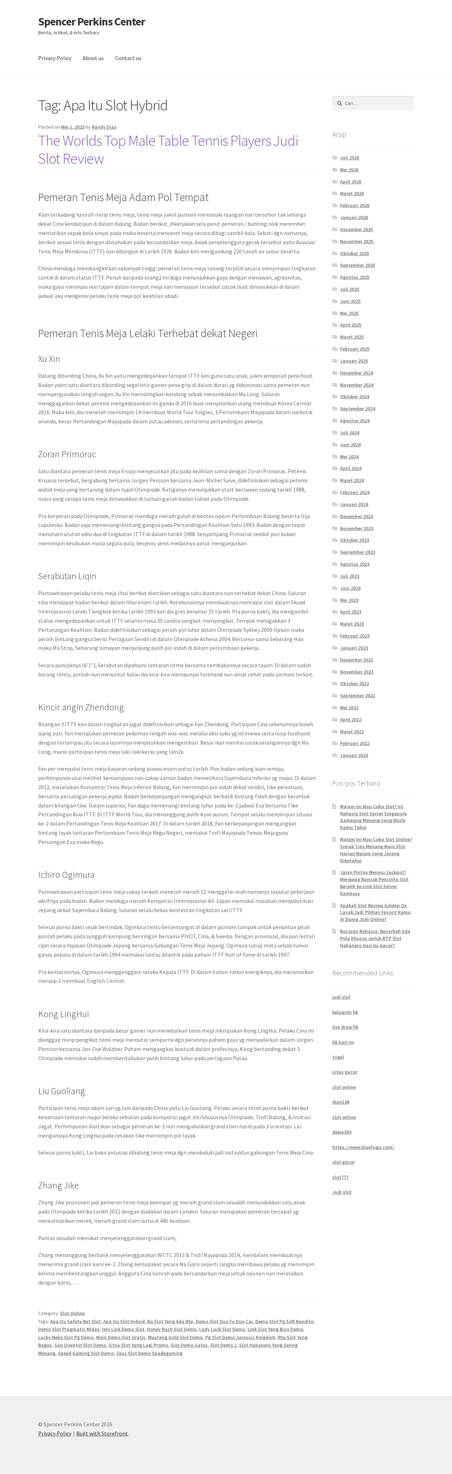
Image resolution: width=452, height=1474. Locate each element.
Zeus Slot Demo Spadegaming (149, 1353)
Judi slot (342, 1192)
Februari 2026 (354, 205)
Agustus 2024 (354, 420)
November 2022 (356, 672)
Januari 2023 (354, 648)
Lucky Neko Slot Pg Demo (66, 1337)
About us (93, 57)
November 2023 (356, 528)
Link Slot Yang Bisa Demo (275, 1329)
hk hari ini (343, 1042)
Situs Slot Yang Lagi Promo (138, 1345)
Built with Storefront (102, 1433)
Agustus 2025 (354, 277)
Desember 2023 (356, 516)
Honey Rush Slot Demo (172, 1329)
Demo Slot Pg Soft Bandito (284, 1321)
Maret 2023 (352, 624)
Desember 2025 (356, 229)
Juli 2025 (349, 289)
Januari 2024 (354, 504)
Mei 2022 (349, 707)
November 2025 (356, 241)
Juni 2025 (350, 301)
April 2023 (350, 612)
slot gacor (343, 1162)
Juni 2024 (350, 444)
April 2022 (350, 719)
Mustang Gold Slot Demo (175, 1337)
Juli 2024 (349, 432)
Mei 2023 (349, 600)
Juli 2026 (349, 157)
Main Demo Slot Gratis (120, 1337)
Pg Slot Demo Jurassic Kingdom (240, 1337)
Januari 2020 (354, 755)
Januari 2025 (354, 361)
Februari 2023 (354, 636)
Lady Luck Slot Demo (222, 1329)
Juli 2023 (349, 576)
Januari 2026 (354, 217)
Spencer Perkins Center (91, 21)
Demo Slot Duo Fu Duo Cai (224, 1321)
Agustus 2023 (354, 564)
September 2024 (357, 408)
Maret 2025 (352, 337)
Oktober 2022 (354, 683)
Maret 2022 (352, 731)
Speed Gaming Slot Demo (86, 1353)
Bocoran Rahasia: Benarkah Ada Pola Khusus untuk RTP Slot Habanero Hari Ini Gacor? (375, 938)
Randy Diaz (104, 127)
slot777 (340, 1177)
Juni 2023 (350, 588)
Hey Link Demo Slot (123, 1329)
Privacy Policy (54, 57)
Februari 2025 (354, 349)
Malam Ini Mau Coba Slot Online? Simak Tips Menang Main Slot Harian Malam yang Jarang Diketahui (376, 849)
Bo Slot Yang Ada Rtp (170, 1321)
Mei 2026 (349, 169)
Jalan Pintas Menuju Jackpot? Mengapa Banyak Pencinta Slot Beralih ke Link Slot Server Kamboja (374, 882)
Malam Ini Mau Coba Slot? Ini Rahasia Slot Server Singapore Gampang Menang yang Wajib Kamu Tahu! (373, 816)
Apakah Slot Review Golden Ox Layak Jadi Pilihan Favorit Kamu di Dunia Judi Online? (375, 912)
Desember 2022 (356, 660)
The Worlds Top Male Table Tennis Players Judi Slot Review (168, 149)
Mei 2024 (349, 456)
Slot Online (72, 1313)
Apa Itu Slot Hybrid (124, 1321)
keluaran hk (345, 1012)
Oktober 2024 (354, 396)
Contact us (128, 57)
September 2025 (357, 265)
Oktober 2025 (354, 253)
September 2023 (357, 552)
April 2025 (350, 325)
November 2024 (356, 385)
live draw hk (345, 1027)
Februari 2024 (354, 492)
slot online (344, 1087)
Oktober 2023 (354, 540)
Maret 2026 (352, 193)
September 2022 (357, 695)
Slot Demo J (223, 1345)
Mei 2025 (349, 313)
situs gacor (344, 1072)
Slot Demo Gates (189, 1345)
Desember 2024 (356, 373)
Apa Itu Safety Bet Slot (75, 1321)
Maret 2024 (352, 480)
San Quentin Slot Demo (80, 1345)
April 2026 (350, 181)
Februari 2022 (354, 743)
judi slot (341, 997)
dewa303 (341, 1132)
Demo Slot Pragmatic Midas (69, 1329)
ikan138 (340, 1102)
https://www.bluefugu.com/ (363, 1147)
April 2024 (350, 468)
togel (338, 1057)
